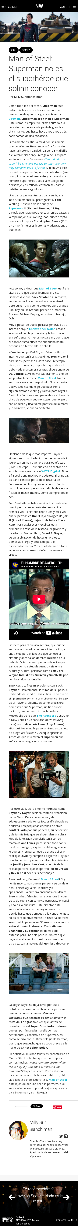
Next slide (66, 1197)
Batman (14, 119)
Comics (26, 50)
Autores (66, 7)
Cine (13, 50)
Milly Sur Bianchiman (28, 97)
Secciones (11, 7)
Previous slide (12, 1197)
